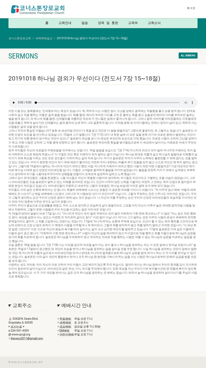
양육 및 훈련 (108, 23)
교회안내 (65, 23)
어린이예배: (67, 334)
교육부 (133, 23)
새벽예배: (65, 322)
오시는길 (16, 326)
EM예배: (65, 330)
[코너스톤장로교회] (37, 9)
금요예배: (65, 326)
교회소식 (154, 23)
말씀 (84, 23)
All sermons (188, 55)
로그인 (191, 8)
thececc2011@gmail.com (27, 338)
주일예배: (65, 318)
